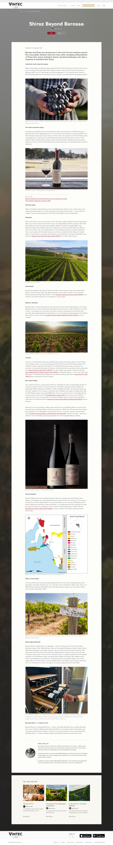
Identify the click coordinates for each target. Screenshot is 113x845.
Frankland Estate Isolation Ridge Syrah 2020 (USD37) (61, 315)
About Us (56, 842)
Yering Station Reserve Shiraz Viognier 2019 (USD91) (41, 372)
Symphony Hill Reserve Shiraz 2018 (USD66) (69, 295)
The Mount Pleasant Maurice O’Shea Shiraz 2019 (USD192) (47, 413)
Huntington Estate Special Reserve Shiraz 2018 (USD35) (64, 399)
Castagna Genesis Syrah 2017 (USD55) (40, 370)
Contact (63, 842)
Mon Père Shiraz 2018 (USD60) (50, 236)
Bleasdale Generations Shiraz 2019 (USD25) (39, 508)
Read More (26, 816)
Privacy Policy (88, 842)
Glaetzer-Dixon (36, 236)
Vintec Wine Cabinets (99, 842)
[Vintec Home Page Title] (15, 5)
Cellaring (25, 11)
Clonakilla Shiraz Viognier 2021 (55, 395)
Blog (21, 11)
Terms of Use (70, 842)
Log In (99, 5)
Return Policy (79, 842)
